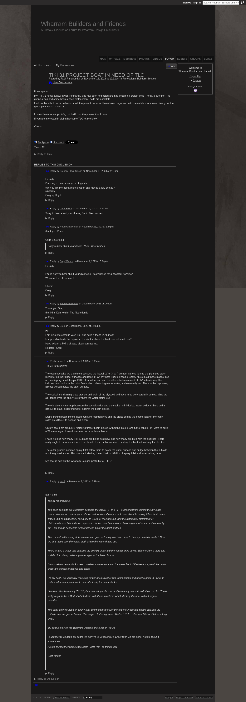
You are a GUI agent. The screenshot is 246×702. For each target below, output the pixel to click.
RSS (36, 685)
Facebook (58, 142)
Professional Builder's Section (139, 78)
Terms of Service (204, 697)
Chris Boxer (66, 208)
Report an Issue (184, 697)
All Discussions (43, 65)
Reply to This (43, 154)
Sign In (197, 2)
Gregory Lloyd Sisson (71, 171)
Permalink (47, 171)
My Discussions (65, 65)
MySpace (43, 142)
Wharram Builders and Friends (83, 23)
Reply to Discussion (46, 678)
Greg (62, 325)
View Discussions (62, 82)
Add (173, 66)
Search (242, 2)
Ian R (62, 361)
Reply (49, 200)
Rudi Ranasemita (70, 78)
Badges (169, 697)
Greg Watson (66, 261)
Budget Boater (62, 697)
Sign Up (187, 2)
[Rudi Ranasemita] (40, 83)
